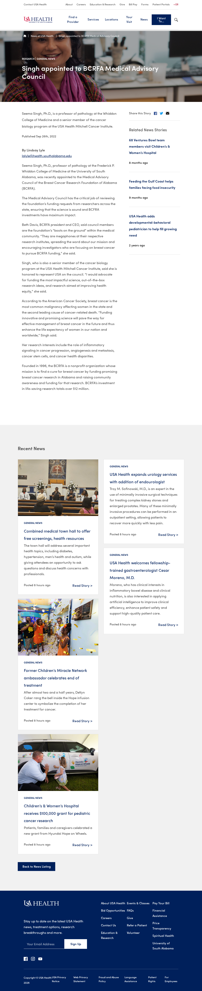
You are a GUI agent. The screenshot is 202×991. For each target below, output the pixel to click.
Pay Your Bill (160, 903)
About (69, 4)
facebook (26, 959)
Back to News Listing (36, 866)
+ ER (176, 4)
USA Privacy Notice (59, 979)
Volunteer (133, 932)
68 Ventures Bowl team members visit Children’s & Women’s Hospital (149, 146)
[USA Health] (41, 905)
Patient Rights (152, 979)
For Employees (171, 979)
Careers (81, 4)
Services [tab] (93, 19)
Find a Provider (73, 19)
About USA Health (113, 903)
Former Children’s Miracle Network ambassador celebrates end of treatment (55, 677)
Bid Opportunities (113, 910)
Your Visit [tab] (129, 19)
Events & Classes (138, 903)
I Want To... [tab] (161, 19)
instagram (33, 959)
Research (28, 59)
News (144, 19)
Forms (145, 4)
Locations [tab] (111, 19)
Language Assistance (130, 979)
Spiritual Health (163, 935)
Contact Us (108, 925)
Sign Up (75, 944)
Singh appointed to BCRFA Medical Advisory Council (89, 36)
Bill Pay (133, 4)
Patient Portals (161, 4)
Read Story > (82, 585)
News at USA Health (42, 36)
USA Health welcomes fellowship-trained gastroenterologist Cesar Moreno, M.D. (140, 570)
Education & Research (103, 4)
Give (122, 4)
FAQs (130, 910)
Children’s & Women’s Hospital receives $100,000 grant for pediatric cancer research (57, 813)
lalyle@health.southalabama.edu (47, 155)
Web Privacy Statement (80, 979)
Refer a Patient (137, 925)
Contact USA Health (35, 4)
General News (46, 59)
